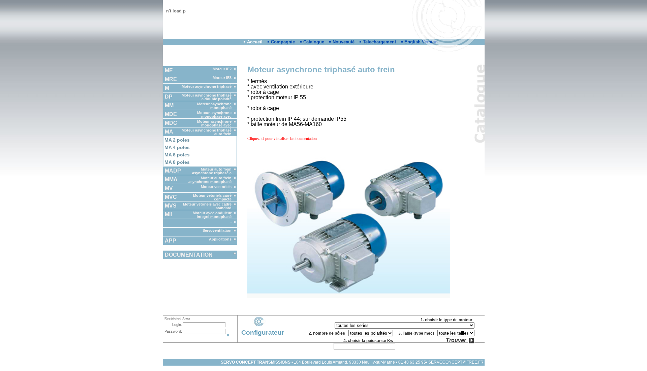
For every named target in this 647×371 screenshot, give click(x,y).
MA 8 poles (177, 162)
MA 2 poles (177, 140)
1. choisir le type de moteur (447, 320)
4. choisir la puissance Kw (369, 340)
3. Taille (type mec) (417, 333)
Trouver (456, 340)
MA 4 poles (177, 147)
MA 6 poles (177, 154)
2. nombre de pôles (328, 333)
